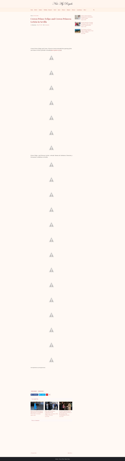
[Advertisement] (51, 37)
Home (32, 15)
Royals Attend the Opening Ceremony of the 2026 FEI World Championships (87, 24)
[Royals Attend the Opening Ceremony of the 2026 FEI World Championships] (77, 24)
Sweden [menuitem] (40, 9)
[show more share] (50, 395)
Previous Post (33, 453)
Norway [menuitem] (73, 9)
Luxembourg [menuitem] (79, 9)
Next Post (70, 453)
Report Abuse (67, 459)
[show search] (93, 10)
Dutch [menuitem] (55, 9)
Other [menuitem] (85, 9)
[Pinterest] (47, 395)
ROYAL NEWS (35, 15)
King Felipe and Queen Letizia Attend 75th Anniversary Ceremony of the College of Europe (51, 413)
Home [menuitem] (32, 9)
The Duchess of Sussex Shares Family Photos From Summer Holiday (87, 31)
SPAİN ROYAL (40, 391)
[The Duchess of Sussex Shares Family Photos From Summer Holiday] (77, 31)
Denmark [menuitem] (50, 9)
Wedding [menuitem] (45, 9)
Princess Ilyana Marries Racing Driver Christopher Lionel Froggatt (87, 17)
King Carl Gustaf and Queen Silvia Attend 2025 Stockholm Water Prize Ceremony (37, 412)
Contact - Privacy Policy (59, 459)
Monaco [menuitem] (63, 9)
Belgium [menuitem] (68, 9)
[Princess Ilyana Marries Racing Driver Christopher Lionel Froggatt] (77, 17)
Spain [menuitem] (59, 9)
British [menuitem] (35, 9)
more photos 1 (54, 50)
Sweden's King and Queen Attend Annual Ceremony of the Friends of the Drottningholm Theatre (65, 413)
